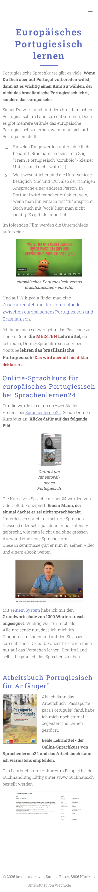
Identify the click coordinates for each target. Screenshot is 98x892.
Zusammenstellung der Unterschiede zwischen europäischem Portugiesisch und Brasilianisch (48, 311)
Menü (90, 9)
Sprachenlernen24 (43, 412)
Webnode (63, 885)
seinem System (25, 610)
